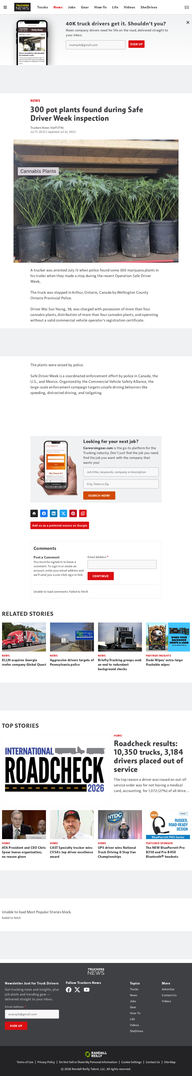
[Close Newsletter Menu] (187, 22)
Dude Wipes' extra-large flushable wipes (164, 662)
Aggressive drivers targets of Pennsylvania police (72, 662)
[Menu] (5, 7)
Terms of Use (25, 1062)
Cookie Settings (131, 1062)
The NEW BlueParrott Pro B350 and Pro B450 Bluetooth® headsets (165, 852)
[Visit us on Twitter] (77, 989)
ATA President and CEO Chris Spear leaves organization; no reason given (24, 852)
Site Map (170, 1062)
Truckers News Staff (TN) (47, 127)
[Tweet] (63, 513)
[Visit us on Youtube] (86, 989)
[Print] (34, 513)
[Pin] (73, 513)
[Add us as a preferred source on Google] (83, 513)
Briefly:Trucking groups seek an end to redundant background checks (120, 664)
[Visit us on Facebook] (68, 989)
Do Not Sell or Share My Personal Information (88, 1062)
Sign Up (136, 44)
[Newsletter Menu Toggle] (186, 7)
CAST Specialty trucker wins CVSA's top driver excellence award (71, 852)
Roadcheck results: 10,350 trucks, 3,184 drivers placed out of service (148, 756)
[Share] (44, 513)
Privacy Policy (46, 1062)
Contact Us (153, 1062)
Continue (101, 576)
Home (118, 735)
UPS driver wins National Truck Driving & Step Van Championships (117, 852)
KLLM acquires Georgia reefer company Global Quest (24, 662)
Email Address (98, 556)
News (35, 100)
